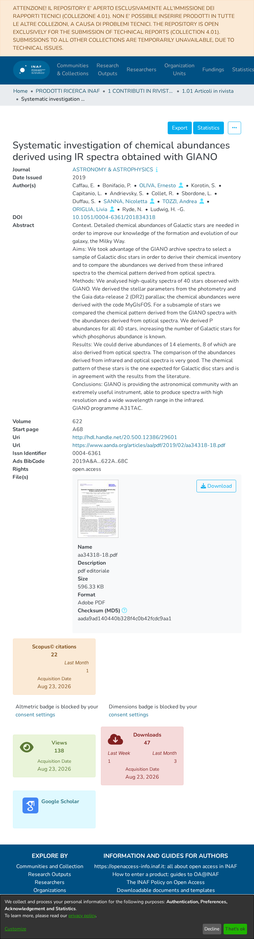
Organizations (49, 890)
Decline (211, 929)
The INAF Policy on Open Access (166, 882)
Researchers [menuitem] (141, 69)
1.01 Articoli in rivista (207, 91)
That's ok (235, 929)
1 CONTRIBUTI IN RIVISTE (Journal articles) (141, 91)
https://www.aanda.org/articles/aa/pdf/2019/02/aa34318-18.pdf (148, 445)
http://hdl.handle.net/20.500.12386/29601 (124, 437)
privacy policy (82, 915)
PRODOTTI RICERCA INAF (68, 91)
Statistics (208, 128)
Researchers (49, 882)
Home (20, 91)
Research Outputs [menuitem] (108, 69)
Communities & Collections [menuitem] (73, 69)
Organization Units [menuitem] (179, 69)
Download (219, 486)
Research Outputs (49, 874)
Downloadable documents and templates (166, 890)
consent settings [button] (35, 714)
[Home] (31, 70)
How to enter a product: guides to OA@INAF (165, 874)
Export (180, 128)
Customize (15, 929)
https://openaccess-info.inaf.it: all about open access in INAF (165, 866)
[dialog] (127, 917)
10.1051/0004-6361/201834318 (113, 217)
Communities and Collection (49, 866)
